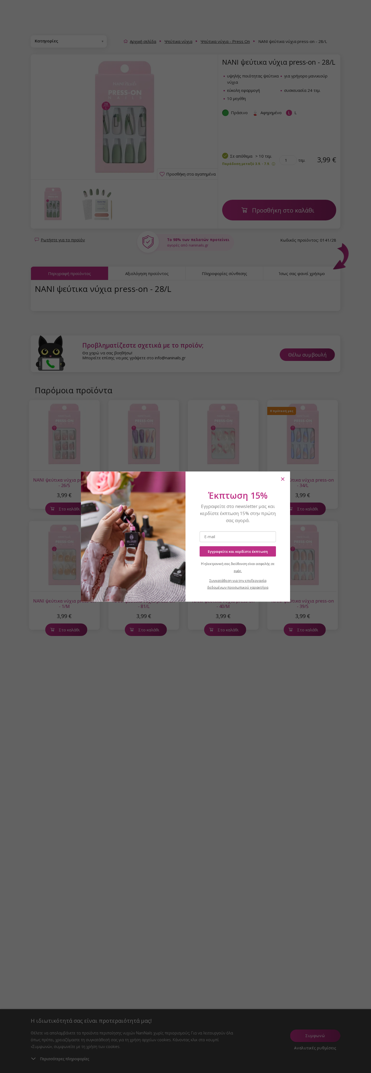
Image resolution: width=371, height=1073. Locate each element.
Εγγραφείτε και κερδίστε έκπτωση (238, 551)
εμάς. (238, 571)
